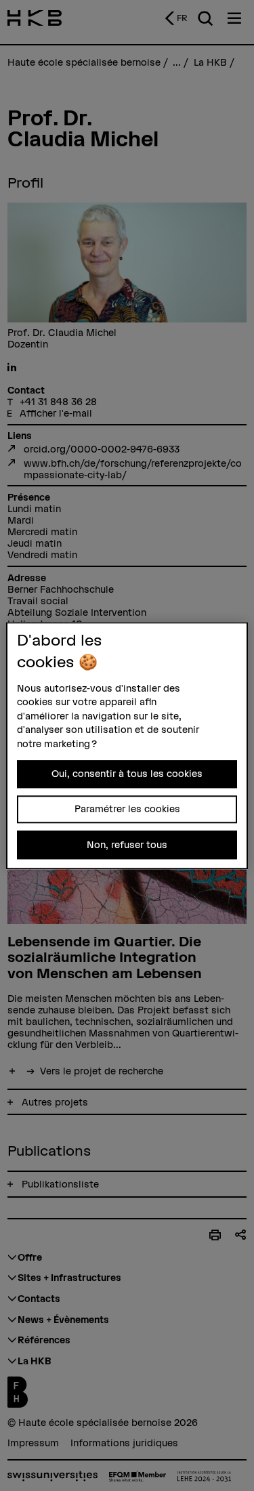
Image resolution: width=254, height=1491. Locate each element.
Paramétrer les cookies (127, 808)
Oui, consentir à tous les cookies (127, 773)
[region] (126, 745)
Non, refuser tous (127, 844)
